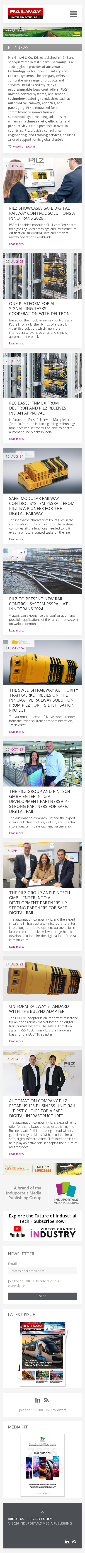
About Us (16, 1519)
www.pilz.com (24, 146)
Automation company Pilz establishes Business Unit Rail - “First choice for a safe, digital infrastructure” (42, 1108)
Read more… (17, 244)
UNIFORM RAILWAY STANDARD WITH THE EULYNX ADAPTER (39, 1008)
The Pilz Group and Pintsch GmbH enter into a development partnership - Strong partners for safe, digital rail (39, 801)
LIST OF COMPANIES (23, 1528)
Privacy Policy (40, 1519)
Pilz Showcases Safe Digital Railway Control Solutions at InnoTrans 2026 (43, 213)
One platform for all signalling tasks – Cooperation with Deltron (39, 308)
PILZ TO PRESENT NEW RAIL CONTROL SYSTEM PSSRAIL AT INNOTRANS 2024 (38, 603)
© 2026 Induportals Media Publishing (40, 1523)
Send (42, 1296)
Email (12, 1263)
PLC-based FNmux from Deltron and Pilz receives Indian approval (37, 408)
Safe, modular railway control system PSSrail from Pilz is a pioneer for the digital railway (41, 506)
